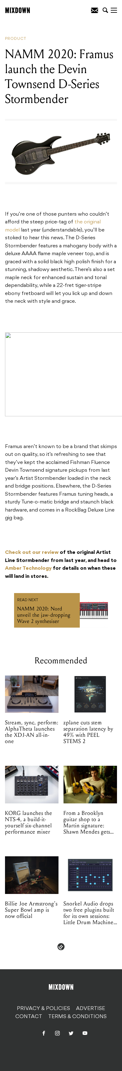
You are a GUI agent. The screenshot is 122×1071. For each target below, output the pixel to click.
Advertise (90, 1008)
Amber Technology (28, 568)
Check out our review (31, 552)
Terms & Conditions (77, 1016)
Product (15, 39)
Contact (28, 1016)
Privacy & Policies (43, 1008)
